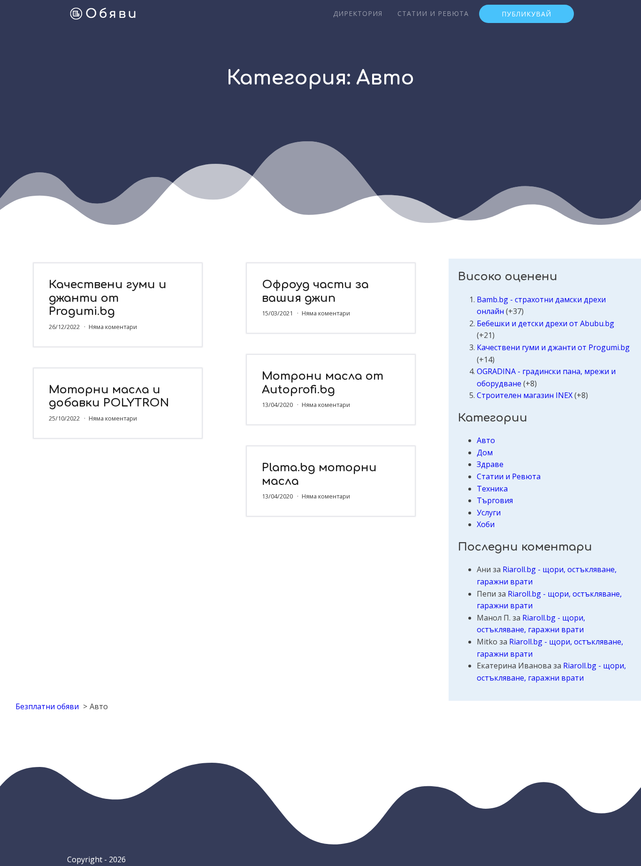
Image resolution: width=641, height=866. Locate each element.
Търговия (495, 500)
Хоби (486, 524)
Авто (486, 440)
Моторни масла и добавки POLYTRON (109, 396)
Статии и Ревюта (433, 13)
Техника (492, 488)
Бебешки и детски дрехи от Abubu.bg (545, 323)
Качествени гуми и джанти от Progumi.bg (108, 298)
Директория (357, 13)
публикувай (526, 13)
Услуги (489, 512)
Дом (485, 452)
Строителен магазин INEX (524, 395)
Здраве (490, 464)
